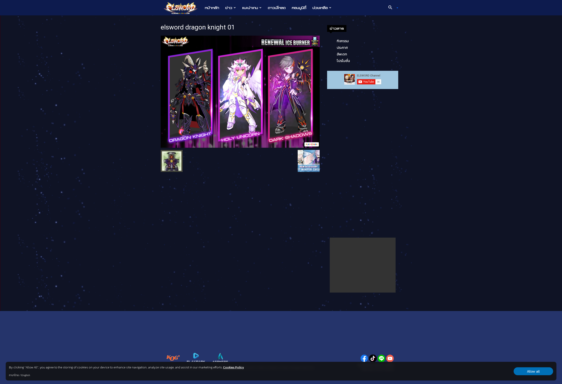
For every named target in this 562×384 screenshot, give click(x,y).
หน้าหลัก (212, 8)
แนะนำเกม (250, 8)
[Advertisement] (363, 265)
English (25, 375)
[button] (391, 7)
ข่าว (228, 8)
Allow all (533, 371)
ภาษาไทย (14, 375)
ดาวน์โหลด (277, 8)
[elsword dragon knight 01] (240, 91)
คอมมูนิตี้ (299, 8)
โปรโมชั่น (343, 60)
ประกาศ (342, 47)
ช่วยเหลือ (320, 8)
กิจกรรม (343, 41)
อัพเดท (342, 54)
